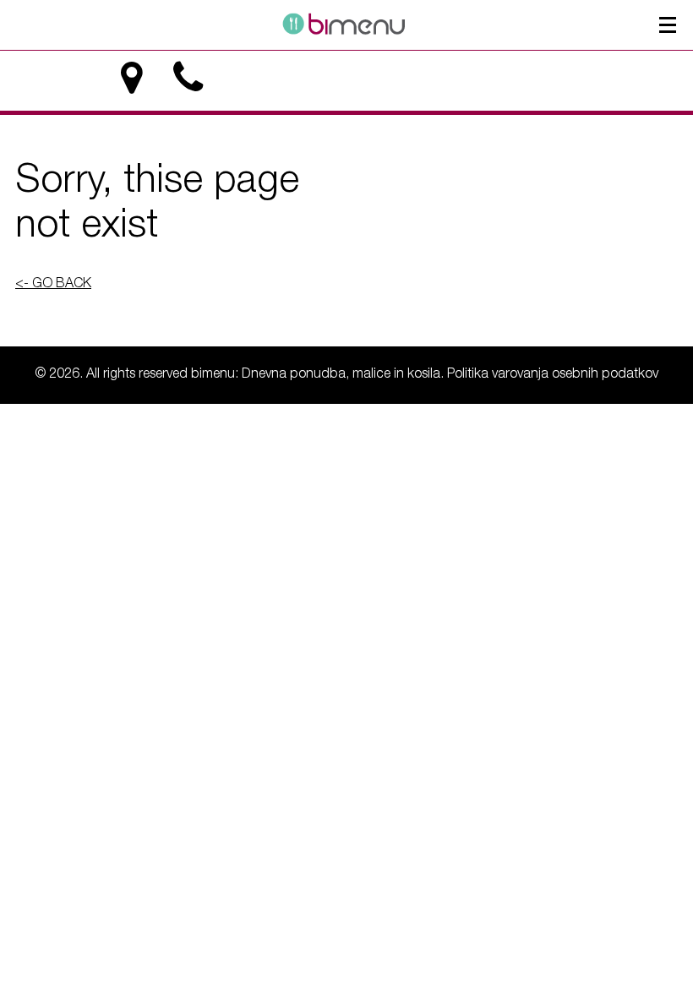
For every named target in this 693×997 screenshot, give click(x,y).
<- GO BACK (53, 284)
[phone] (188, 78)
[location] (131, 78)
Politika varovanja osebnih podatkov (552, 375)
